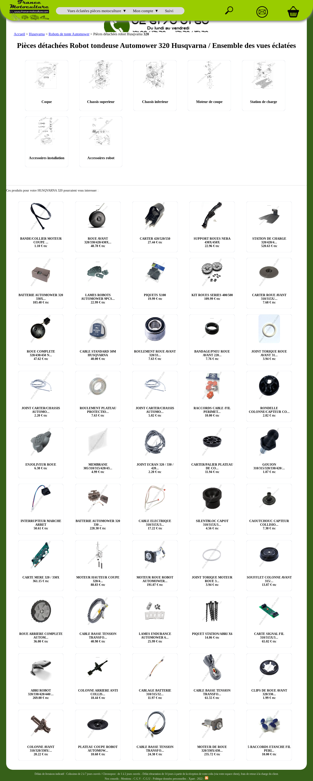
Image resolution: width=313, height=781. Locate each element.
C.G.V (138, 778)
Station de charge (263, 102)
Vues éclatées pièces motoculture (94, 11)
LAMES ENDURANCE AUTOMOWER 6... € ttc (155, 637)
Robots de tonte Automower (69, 34)
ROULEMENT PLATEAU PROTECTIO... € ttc (98, 411)
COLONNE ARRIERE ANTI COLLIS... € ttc (98, 694)
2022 (200, 778)
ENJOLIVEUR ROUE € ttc (40, 466)
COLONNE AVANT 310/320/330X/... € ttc (40, 750)
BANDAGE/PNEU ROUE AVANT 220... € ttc (212, 355)
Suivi (169, 11)
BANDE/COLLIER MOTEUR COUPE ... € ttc (41, 242)
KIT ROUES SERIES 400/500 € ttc (212, 296)
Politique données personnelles (170, 778)
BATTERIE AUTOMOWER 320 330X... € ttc (41, 298)
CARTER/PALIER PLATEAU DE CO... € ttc (212, 468)
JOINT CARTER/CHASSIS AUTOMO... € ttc (41, 411)
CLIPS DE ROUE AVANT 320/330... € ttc (269, 694)
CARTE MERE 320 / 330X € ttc (40, 579)
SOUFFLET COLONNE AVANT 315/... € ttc (269, 581)
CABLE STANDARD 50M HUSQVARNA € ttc (98, 355)
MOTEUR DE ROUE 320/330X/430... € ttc (212, 750)
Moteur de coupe (209, 102)
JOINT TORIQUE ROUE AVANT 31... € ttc (269, 355)
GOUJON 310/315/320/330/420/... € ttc (269, 468)
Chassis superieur (101, 102)
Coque (46, 102)
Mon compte (143, 11)
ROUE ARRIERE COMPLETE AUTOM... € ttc (41, 637)
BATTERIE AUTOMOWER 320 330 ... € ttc (98, 524)
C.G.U (147, 778)
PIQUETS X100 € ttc (155, 296)
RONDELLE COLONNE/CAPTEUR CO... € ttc (269, 411)
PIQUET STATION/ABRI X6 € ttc (212, 635)
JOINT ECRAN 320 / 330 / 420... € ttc (155, 468)
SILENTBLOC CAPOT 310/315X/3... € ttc (212, 524)
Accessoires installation (46, 158)
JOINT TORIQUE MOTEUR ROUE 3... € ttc (212, 581)
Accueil (19, 34)
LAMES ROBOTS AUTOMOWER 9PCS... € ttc (98, 298)
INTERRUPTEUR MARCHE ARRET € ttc (41, 524)
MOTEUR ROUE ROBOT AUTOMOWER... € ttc (155, 581)
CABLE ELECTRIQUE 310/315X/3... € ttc (155, 524)
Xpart (192, 778)
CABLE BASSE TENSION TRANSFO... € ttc (98, 637)
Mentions (126, 778)
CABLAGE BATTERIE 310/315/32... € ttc (155, 694)
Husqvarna (37, 34)
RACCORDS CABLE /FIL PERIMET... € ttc (212, 411)
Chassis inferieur (155, 102)
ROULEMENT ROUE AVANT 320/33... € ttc (155, 355)
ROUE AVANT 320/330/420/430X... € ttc (97, 242)
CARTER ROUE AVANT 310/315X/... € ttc (269, 298)
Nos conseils (112, 778)
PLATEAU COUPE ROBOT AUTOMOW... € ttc (98, 750)
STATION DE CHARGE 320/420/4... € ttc (269, 242)
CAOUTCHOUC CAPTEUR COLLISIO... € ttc (269, 524)
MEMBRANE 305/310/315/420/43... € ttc (97, 468)
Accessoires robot (100, 158)
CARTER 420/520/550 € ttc (155, 240)
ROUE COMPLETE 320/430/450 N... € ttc (41, 355)
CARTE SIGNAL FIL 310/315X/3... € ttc (269, 637)
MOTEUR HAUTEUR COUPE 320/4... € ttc (97, 581)
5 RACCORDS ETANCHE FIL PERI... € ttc (269, 750)
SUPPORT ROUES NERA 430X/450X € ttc (212, 242)
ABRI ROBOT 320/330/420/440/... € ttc (41, 694)
